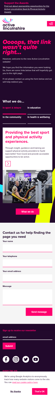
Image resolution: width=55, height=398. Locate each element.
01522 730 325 (10, 370)
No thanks (15, 391)
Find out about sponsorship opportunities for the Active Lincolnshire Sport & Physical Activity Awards (26, 9)
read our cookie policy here (25, 382)
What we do (27, 211)
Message (7, 286)
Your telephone (10, 256)
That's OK (40, 391)
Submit (9, 346)
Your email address (12, 271)
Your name (8, 241)
